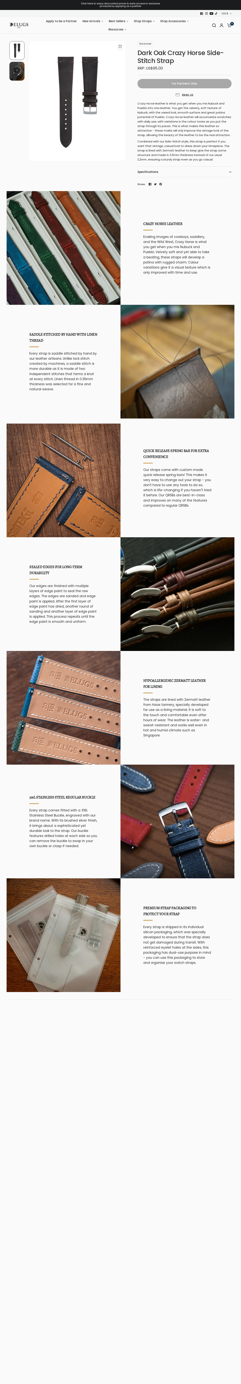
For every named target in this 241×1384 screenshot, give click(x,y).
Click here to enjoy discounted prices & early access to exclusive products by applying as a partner (120, 5)
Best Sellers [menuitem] (117, 21)
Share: (141, 184)
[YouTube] (211, 13)
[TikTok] (216, 13)
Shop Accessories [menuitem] (173, 21)
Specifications (147, 172)
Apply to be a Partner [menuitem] (61, 21)
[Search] (214, 25)
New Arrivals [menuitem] (91, 21)
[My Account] (221, 25)
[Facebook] (201, 13)
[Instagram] (206, 13)
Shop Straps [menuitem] (143, 21)
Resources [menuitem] (116, 29)
